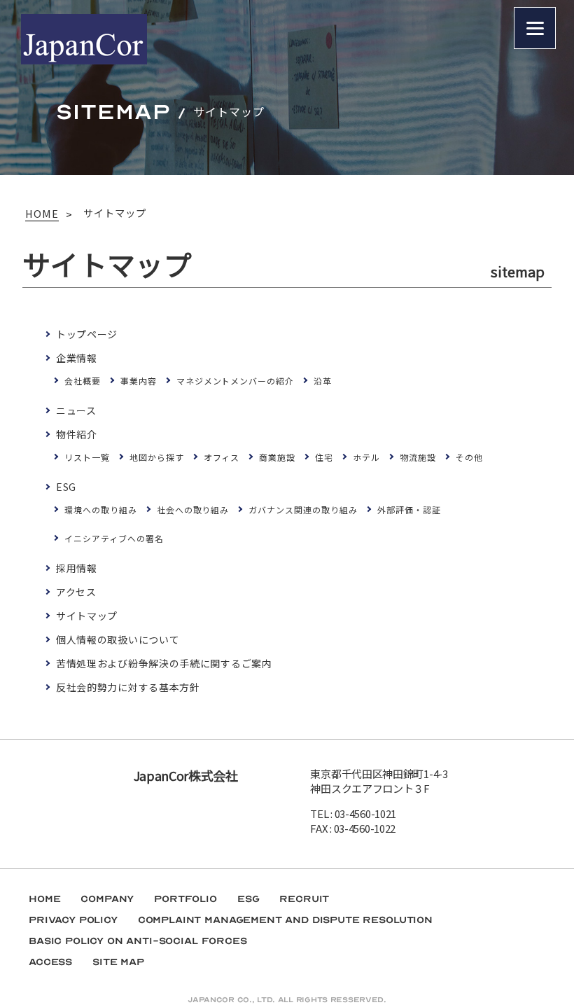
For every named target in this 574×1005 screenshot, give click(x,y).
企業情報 (76, 358)
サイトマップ (87, 616)
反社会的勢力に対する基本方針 (128, 687)
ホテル (366, 457)
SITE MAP (118, 962)
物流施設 (418, 457)
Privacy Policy (73, 920)
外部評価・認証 (409, 509)
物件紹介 (76, 434)
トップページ (87, 334)
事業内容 (138, 381)
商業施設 (277, 457)
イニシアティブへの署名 (114, 538)
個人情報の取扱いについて (117, 639)
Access (50, 962)
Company (107, 899)
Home (44, 899)
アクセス (76, 592)
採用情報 (76, 568)
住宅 (324, 457)
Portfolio (185, 899)
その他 (469, 457)
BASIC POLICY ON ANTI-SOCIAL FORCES (138, 941)
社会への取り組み (193, 509)
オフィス (222, 457)
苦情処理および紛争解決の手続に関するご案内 (164, 663)
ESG (66, 487)
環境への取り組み (100, 509)
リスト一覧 (87, 457)
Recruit (304, 899)
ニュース (76, 410)
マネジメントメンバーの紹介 (235, 381)
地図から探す (157, 457)
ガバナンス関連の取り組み (303, 509)
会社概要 (82, 381)
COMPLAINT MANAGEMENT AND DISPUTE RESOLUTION (285, 920)
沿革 (323, 381)
